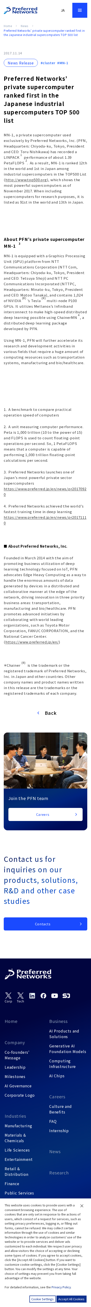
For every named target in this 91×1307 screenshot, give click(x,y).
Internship (59, 1130)
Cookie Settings (42, 1299)
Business (58, 1021)
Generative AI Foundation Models (67, 1048)
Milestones (15, 1076)
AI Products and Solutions (64, 1033)
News (24, 26)
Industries (15, 1116)
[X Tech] (20, 997)
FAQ (52, 1121)
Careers (57, 1096)
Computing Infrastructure (62, 1063)
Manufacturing (18, 1125)
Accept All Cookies (71, 1299)
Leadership (15, 1067)
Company (15, 1042)
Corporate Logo (20, 1095)
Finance (12, 1183)
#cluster (48, 63)
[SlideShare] (66, 995)
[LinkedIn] (32, 995)
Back (51, 712)
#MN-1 (62, 63)
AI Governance (18, 1086)
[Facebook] (43, 995)
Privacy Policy (61, 1287)
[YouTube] (54, 995)
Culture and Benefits (60, 1109)
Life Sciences (17, 1150)
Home (8, 26)
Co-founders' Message (17, 1054)
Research (59, 1173)
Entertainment (18, 1159)
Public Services (19, 1193)
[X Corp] (8, 997)
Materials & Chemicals (15, 1137)
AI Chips (56, 1075)
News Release (21, 63)
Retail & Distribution (16, 1171)
